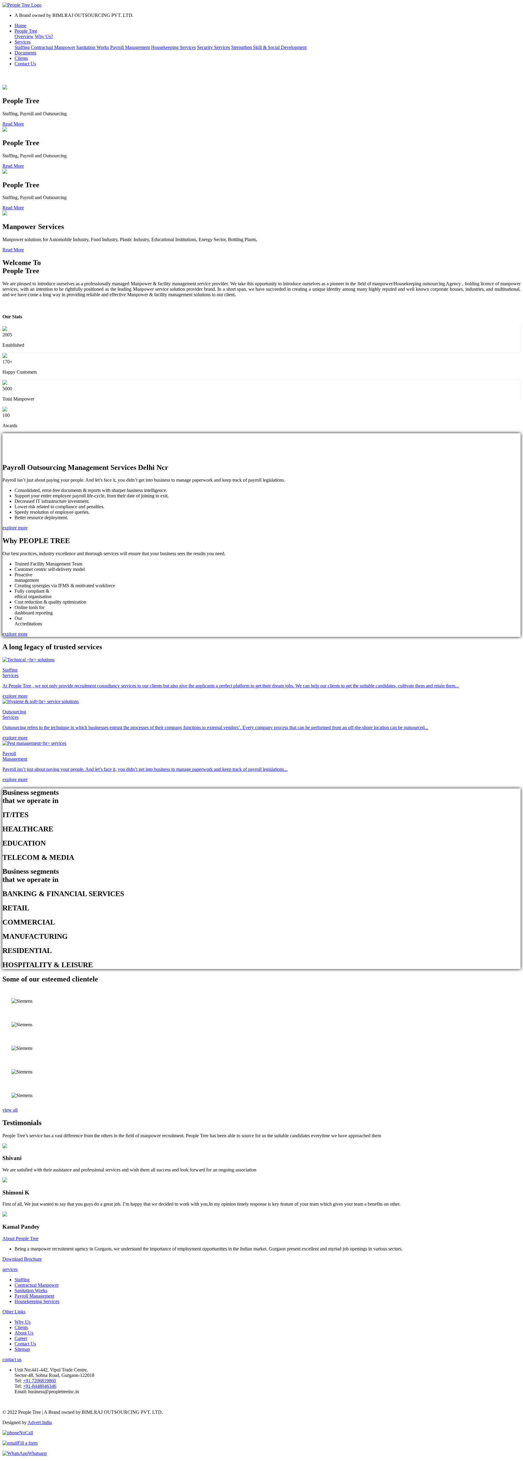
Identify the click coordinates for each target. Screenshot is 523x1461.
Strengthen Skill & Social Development (269, 47)
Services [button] (23, 41)
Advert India (40, 1422)
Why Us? (44, 36)
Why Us (23, 1322)
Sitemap (22, 1349)
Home (20, 25)
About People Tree (20, 1238)
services (10, 1269)
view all (10, 1109)
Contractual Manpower (53, 47)
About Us (24, 1332)
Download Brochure (22, 1259)
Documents (25, 52)
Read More (13, 123)
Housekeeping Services (173, 47)
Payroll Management (130, 47)
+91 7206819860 (39, 1380)
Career (21, 1338)
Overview (24, 36)
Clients (21, 58)
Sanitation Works (92, 47)
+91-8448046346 (39, 1386)
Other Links (13, 1311)
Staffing (22, 47)
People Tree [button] (26, 31)
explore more (15, 304)
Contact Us (25, 63)
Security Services (213, 47)
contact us (11, 1359)
